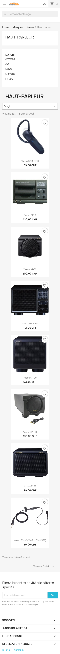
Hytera (9, 78)
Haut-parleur (19, 37)
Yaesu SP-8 (30, 215)
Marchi (9, 54)
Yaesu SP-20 (30, 377)
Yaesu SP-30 (30, 269)
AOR (7, 63)
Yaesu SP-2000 (30, 323)
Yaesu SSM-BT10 (30, 161)
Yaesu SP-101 (30, 432)
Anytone (10, 59)
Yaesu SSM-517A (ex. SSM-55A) (30, 540)
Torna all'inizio (43, 566)
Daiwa (8, 68)
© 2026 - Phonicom (13, 650)
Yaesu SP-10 (30, 486)
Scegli (30, 106)
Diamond (10, 73)
